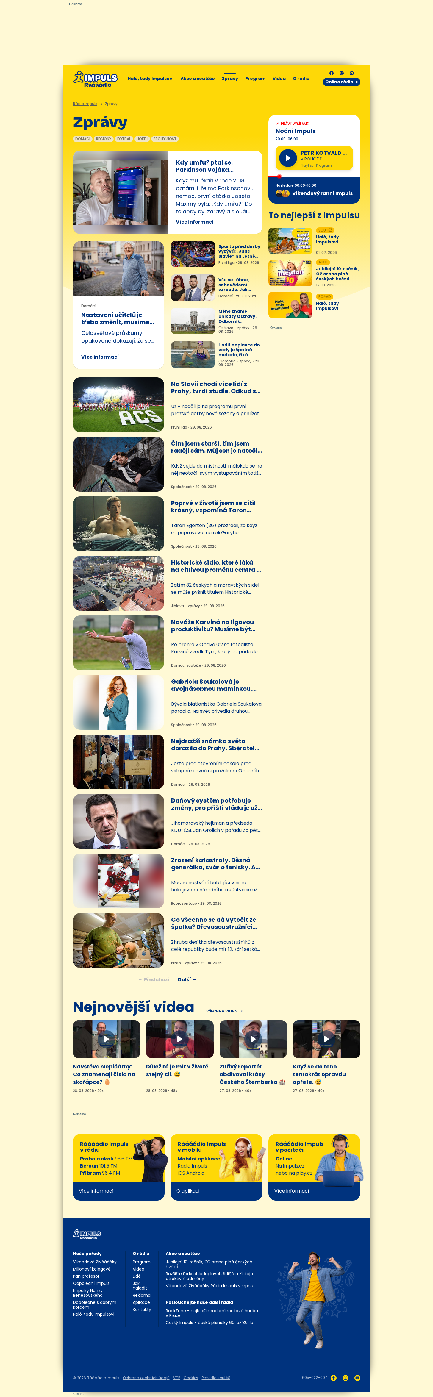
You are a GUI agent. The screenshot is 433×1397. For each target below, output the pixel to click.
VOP (176, 1377)
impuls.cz (293, 1165)
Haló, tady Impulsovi (150, 79)
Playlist (307, 165)
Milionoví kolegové (92, 1269)
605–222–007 (314, 1377)
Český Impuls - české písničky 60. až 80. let (210, 1322)
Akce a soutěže (198, 79)
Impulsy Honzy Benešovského (88, 1293)
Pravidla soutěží (216, 1377)
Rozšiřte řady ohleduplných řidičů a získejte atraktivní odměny (210, 1276)
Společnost (165, 138)
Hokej (142, 138)
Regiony (103, 138)
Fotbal (124, 138)
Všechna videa (221, 1011)
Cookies (191, 1377)
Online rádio (339, 82)
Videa (279, 79)
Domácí (82, 138)
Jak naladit (140, 1285)
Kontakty (142, 1309)
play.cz (304, 1173)
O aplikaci (187, 1190)
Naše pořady (87, 1254)
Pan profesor (86, 1276)
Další (184, 979)
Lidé (137, 1276)
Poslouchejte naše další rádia (199, 1302)
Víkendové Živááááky (95, 1262)
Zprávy (230, 79)
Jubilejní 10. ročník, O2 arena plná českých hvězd (209, 1264)
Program (255, 79)
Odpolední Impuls (91, 1283)
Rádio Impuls (85, 103)
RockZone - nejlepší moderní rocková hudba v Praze (212, 1313)
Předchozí (157, 979)
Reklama (142, 1295)
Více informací (195, 221)
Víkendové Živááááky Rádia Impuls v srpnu (209, 1285)
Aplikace (141, 1302)
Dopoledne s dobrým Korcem (94, 1305)
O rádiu (141, 1254)
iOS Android (191, 1173)
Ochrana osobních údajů (146, 1377)
